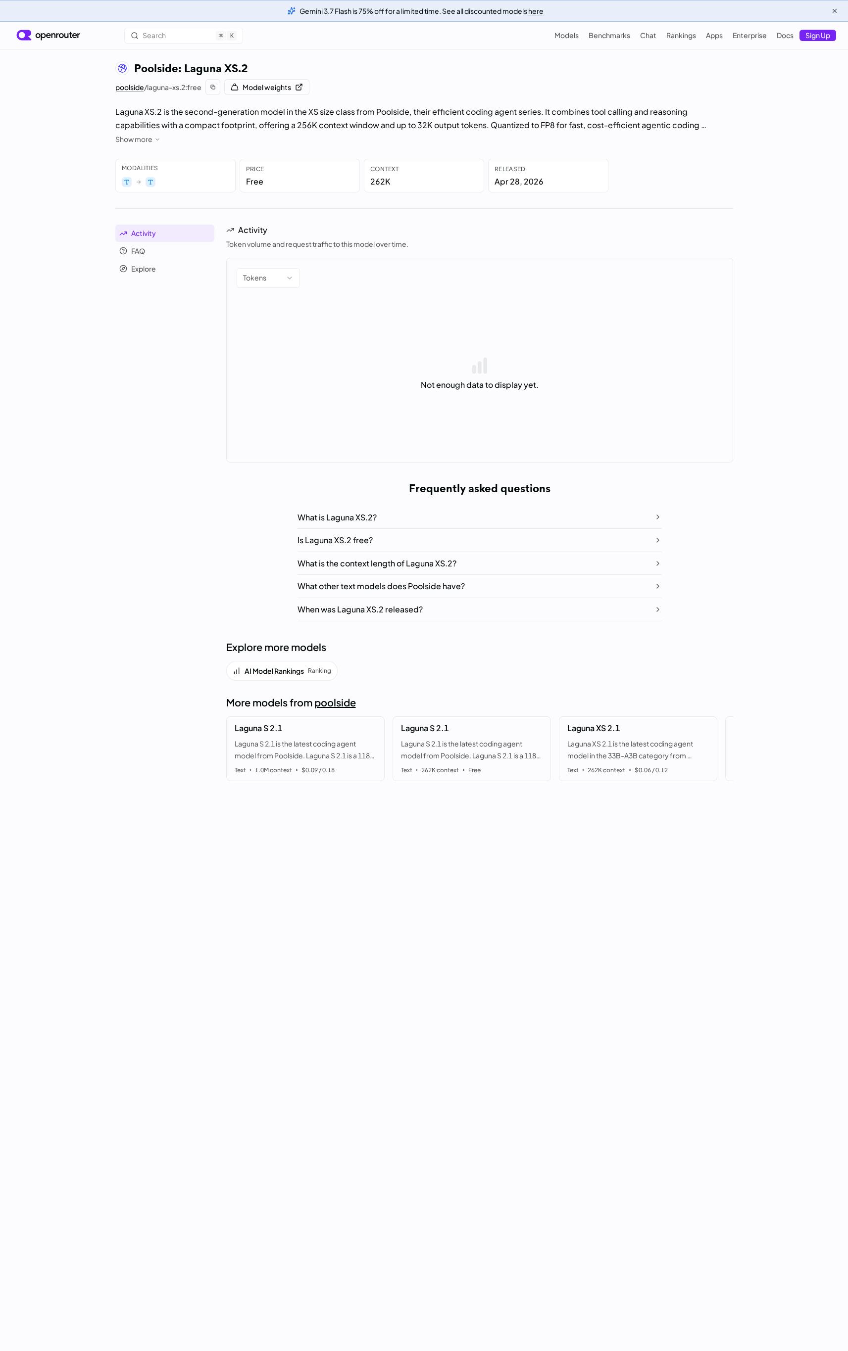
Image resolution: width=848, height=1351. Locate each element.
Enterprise (750, 35)
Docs (785, 35)
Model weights (267, 87)
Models (566, 35)
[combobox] (268, 278)
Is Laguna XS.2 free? (335, 540)
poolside (129, 87)
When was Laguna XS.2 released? (360, 609)
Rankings (681, 35)
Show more (133, 139)
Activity (143, 233)
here (536, 10)
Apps (714, 35)
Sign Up (817, 35)
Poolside (392, 111)
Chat (648, 35)
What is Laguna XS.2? (337, 517)
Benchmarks (609, 35)
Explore (143, 268)
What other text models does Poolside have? (381, 586)
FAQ (138, 250)
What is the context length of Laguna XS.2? (377, 563)
